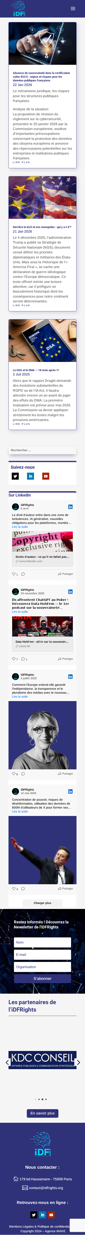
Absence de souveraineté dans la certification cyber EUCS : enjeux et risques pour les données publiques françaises (41, 76)
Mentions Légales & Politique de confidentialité (41, 1226)
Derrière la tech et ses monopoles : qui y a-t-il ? (42, 227)
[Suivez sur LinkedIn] (30, 476)
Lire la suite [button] (20, 526)
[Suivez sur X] (15, 476)
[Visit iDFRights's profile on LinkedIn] (15, 506)
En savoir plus (43, 1113)
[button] (35, 1099)
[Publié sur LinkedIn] (70, 506)
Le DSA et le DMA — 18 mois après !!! (36, 370)
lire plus (21, 162)
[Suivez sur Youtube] (46, 476)
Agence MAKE (55, 1231)
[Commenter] (22, 574)
